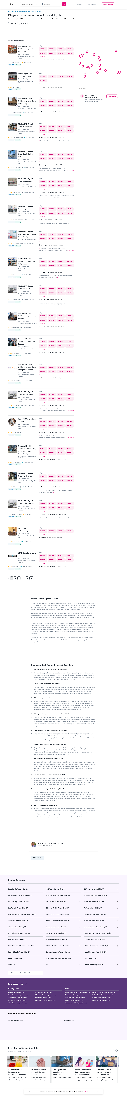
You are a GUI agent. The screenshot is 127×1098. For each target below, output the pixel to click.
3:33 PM (51, 346)
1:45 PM (42, 101)
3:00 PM (69, 49)
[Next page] (34, 578)
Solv (9, 11)
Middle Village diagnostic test (45, 995)
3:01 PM (60, 261)
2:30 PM (51, 49)
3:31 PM (42, 265)
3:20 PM (51, 560)
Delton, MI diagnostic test (101, 998)
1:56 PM (51, 449)
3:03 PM (69, 341)
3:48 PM (60, 346)
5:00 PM (69, 531)
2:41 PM (42, 453)
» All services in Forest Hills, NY (20, 973)
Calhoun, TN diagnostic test (75, 998)
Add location (112, 96)
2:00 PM (51, 76)
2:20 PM (60, 556)
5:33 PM (69, 371)
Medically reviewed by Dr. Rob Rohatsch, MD (50, 844)
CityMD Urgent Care (15, 1020)
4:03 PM (69, 346)
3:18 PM (42, 346)
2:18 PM (42, 341)
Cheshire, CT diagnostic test (75, 995)
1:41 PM (42, 261)
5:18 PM (60, 371)
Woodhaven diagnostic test (17, 1003)
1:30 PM (42, 76)
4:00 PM (69, 53)
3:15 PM (42, 53)
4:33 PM (69, 367)
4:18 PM (60, 367)
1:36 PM (42, 49)
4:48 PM (43, 371)
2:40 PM (69, 556)
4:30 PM (69, 265)
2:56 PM (51, 453)
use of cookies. (86, 1091)
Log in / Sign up (108, 4)
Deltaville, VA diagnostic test (102, 995)
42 (31, 578)
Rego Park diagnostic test (17, 1000)
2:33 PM (51, 341)
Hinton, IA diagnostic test (74, 1000)
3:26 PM (69, 453)
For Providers (92, 4)
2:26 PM (69, 449)
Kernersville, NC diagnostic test (103, 992)
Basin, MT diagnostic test (101, 1000)
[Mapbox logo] (82, 88)
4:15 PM (60, 265)
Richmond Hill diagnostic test (45, 1000)
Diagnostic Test (23, 11)
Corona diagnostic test (16, 992)
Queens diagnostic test (43, 998)
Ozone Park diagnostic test (17, 998)
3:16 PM (69, 261)
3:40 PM (60, 560)
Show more (70, 170)
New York (31, 11)
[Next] (117, 1050)
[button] (99, 60)
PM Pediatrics (69, 1020)
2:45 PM (60, 49)
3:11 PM (60, 453)
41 (27, 578)
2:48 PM (60, 341)
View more (42, 56)
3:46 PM (51, 265)
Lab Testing (15, 11)
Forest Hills (38, 11)
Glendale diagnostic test (43, 992)
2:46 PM (51, 261)
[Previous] (114, 1050)
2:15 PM (60, 101)
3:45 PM (60, 53)
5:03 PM (51, 371)
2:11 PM (60, 449)
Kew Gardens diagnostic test (18, 995)
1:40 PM (42, 556)
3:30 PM (51, 53)
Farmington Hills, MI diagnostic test (77, 992)
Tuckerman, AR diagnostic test (76, 1003)
